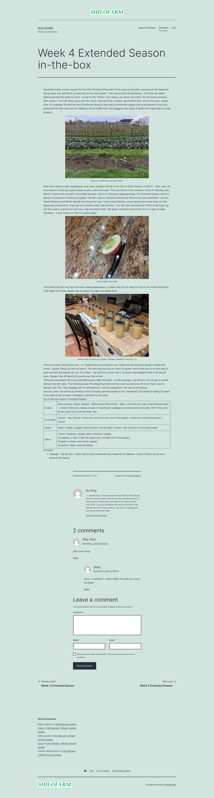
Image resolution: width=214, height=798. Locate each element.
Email (112, 640)
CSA (173, 27)
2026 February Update (65, 724)
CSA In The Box (134, 476)
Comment (78, 612)
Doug (97, 567)
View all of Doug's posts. (96, 515)
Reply (75, 558)
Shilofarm (45, 28)
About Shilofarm (147, 27)
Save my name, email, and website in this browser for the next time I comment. (106, 655)
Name (76, 640)
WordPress (170, 784)
